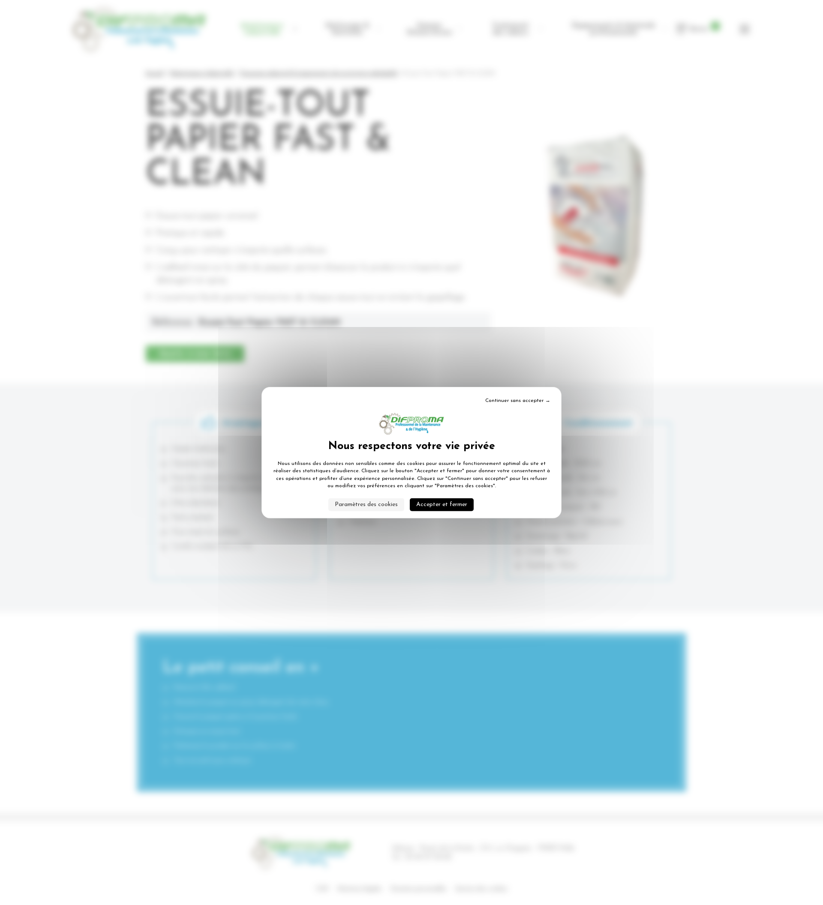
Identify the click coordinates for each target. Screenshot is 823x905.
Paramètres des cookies (366, 504)
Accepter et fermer (441, 504)
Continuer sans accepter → (517, 400)
